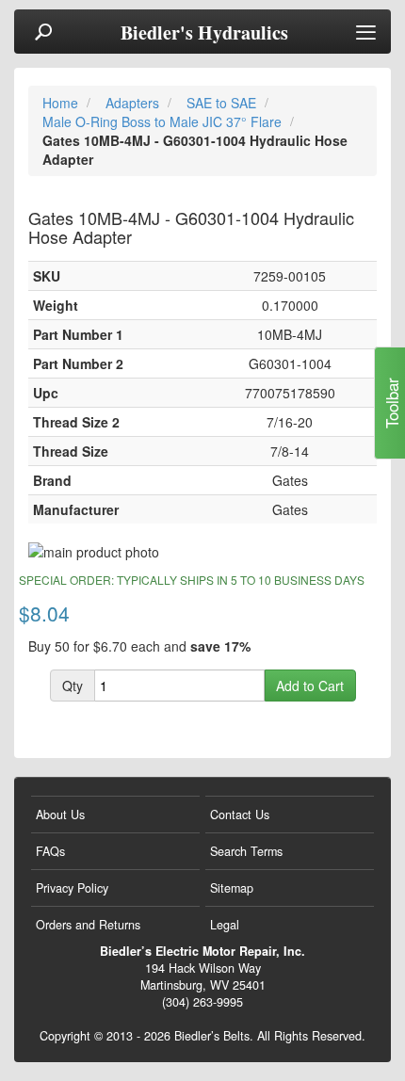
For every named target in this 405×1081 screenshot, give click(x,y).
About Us (60, 814)
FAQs (50, 851)
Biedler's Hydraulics (204, 33)
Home (62, 102)
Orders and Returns (88, 924)
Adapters (134, 102)
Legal (224, 924)
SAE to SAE (223, 102)
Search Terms (246, 851)
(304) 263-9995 (202, 1001)
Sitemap (231, 887)
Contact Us (239, 814)
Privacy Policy (72, 887)
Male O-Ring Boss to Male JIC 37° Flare (163, 121)
